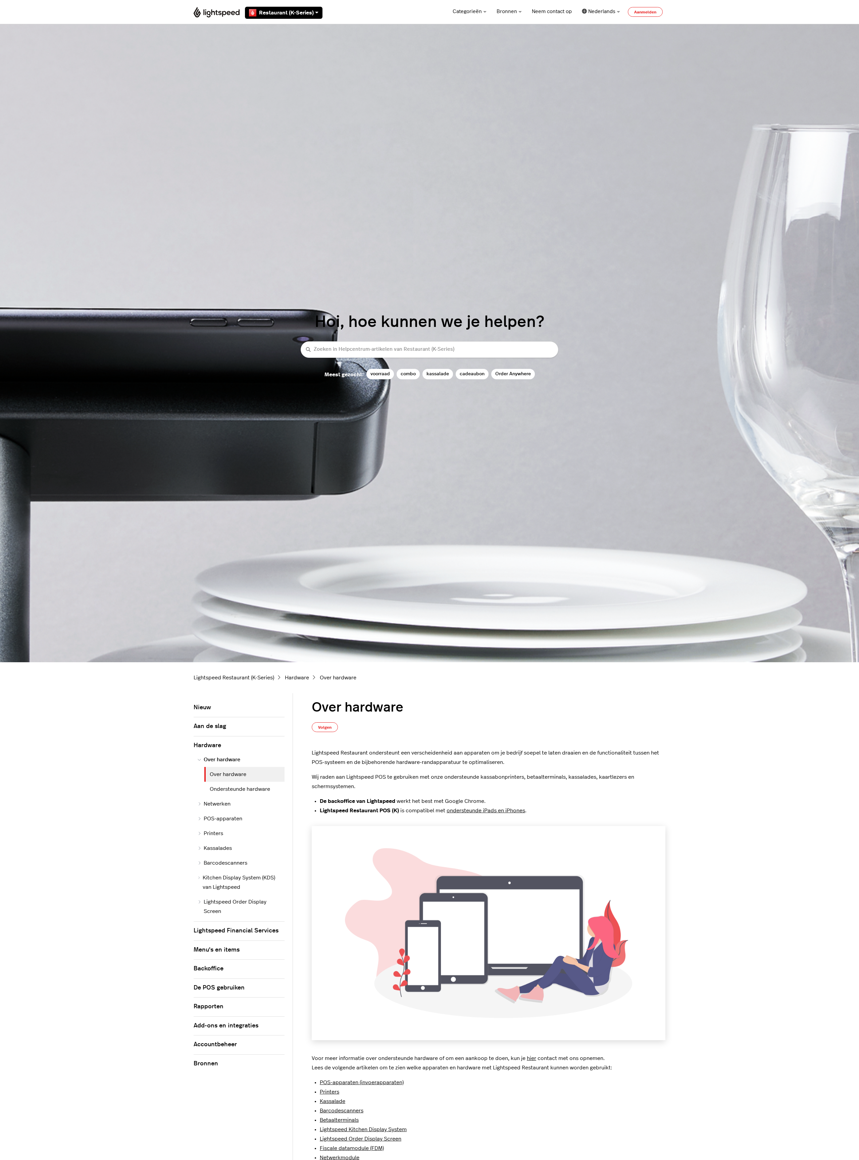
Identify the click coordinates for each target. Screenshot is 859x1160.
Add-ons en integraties (226, 1026)
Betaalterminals (339, 1120)
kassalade (437, 373)
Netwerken (217, 804)
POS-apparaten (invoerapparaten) (362, 1082)
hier (531, 1058)
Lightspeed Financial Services (236, 931)
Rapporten (208, 1007)
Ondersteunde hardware (240, 789)
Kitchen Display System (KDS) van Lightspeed (239, 882)
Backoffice (208, 969)
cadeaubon (472, 373)
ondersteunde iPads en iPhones (486, 810)
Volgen (325, 727)
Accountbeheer (215, 1045)
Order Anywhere (513, 373)
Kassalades (218, 848)
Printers (329, 1092)
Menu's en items (217, 950)
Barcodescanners (341, 1110)
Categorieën (467, 11)
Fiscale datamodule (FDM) (352, 1148)
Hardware (297, 677)
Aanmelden (645, 12)
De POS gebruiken (219, 988)
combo (408, 373)
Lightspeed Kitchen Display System (363, 1129)
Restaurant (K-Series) (286, 12)
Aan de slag (210, 726)
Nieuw (202, 708)
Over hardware (338, 677)
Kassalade (332, 1101)
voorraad (380, 373)
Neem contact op (552, 11)
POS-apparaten (223, 818)
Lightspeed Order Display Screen (360, 1139)
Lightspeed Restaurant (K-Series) (234, 677)
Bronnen (507, 11)
